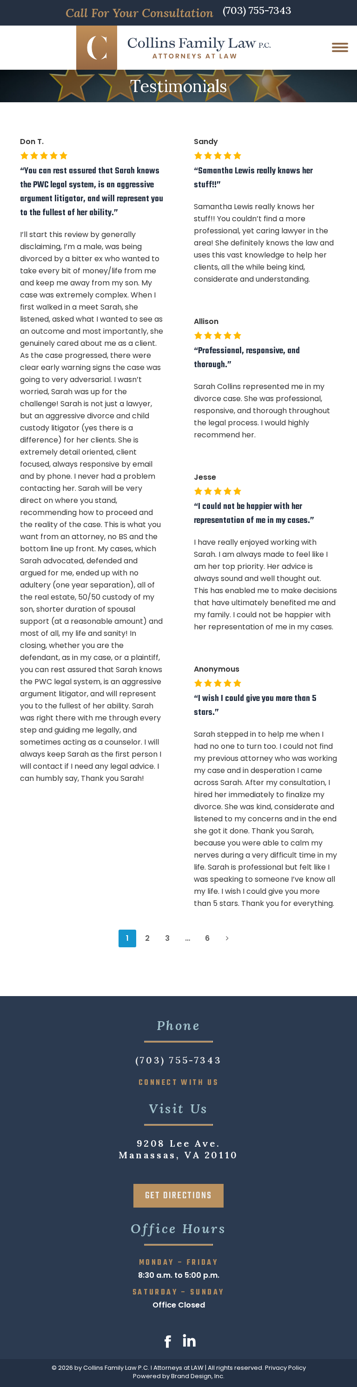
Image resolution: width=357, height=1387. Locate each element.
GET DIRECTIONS (178, 1196)
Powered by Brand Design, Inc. (179, 1376)
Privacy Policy (285, 1367)
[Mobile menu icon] (340, 47)
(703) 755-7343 (257, 11)
